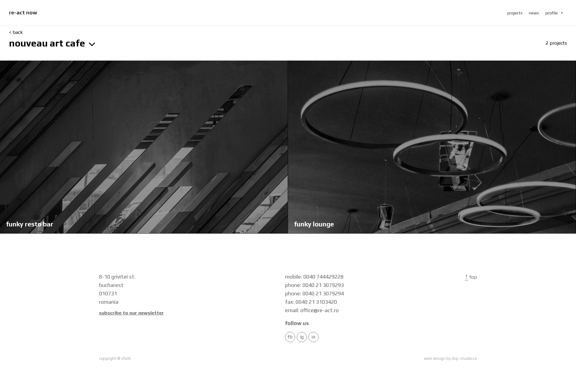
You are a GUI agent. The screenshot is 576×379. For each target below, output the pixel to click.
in (313, 337)
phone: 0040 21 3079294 (314, 293)
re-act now (23, 12)
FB (290, 337)
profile (551, 12)
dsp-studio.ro (464, 358)
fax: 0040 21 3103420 (311, 302)
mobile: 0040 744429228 (314, 276)
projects (515, 12)
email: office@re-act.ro (312, 310)
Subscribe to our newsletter (131, 313)
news (534, 12)
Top (471, 277)
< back (16, 32)
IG (302, 337)
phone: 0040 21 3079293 (314, 285)
